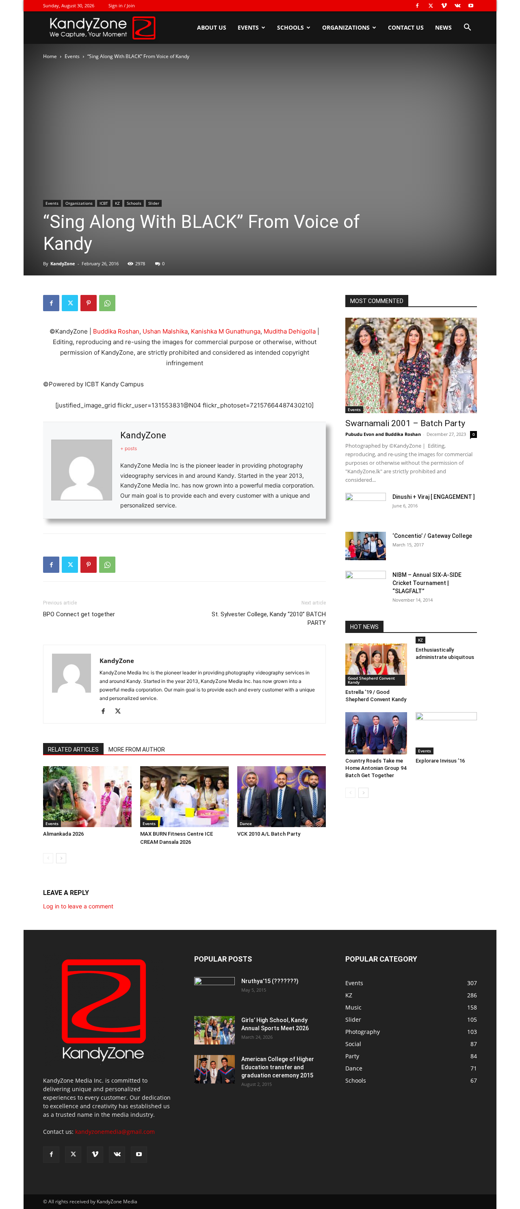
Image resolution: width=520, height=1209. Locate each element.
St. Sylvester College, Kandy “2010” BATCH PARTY (269, 618)
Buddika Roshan (116, 331)
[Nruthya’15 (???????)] (214, 991)
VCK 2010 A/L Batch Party (268, 834)
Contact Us (406, 27)
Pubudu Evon (359, 434)
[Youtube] (471, 5)
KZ (117, 203)
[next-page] (61, 858)
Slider (153, 203)
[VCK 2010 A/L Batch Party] (281, 796)
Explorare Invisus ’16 (440, 761)
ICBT (104, 203)
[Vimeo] (444, 5)
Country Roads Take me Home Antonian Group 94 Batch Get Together (375, 768)
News (443, 27)
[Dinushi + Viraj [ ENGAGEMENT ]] (365, 507)
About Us (211, 27)
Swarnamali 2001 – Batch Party (405, 423)
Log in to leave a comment (78, 906)
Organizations (346, 27)
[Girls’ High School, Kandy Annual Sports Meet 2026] (214, 1030)
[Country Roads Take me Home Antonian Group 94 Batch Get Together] (376, 733)
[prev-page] (48, 858)
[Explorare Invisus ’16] (446, 733)
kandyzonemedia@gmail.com (115, 1131)
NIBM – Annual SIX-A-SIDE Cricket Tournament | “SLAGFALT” (427, 583)
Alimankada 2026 (63, 834)
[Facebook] (417, 5)
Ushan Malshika (165, 331)
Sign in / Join (121, 5)
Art (351, 751)
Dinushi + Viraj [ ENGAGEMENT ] (433, 497)
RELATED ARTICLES (73, 749)
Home (50, 56)
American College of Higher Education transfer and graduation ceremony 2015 (277, 1067)
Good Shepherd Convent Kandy (371, 680)
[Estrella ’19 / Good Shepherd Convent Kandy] (376, 665)
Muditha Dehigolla (290, 331)
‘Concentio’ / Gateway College (432, 536)
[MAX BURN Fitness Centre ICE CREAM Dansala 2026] (184, 796)
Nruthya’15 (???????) (270, 981)
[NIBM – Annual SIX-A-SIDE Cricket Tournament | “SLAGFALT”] (365, 585)
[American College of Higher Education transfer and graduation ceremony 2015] (214, 1069)
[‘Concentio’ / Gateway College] (365, 546)
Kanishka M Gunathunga (225, 331)
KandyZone (62, 263)
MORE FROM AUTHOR (136, 749)
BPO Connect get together (79, 614)
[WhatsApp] (107, 303)
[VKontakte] (457, 5)
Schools (290, 27)
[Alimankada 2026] (87, 796)
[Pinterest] (88, 303)
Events (248, 27)
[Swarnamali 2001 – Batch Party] (411, 365)
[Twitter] (431, 5)
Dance (246, 823)
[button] (467, 28)
